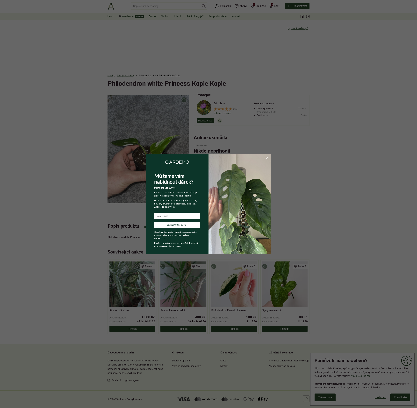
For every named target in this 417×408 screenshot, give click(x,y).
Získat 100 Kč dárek (177, 224)
